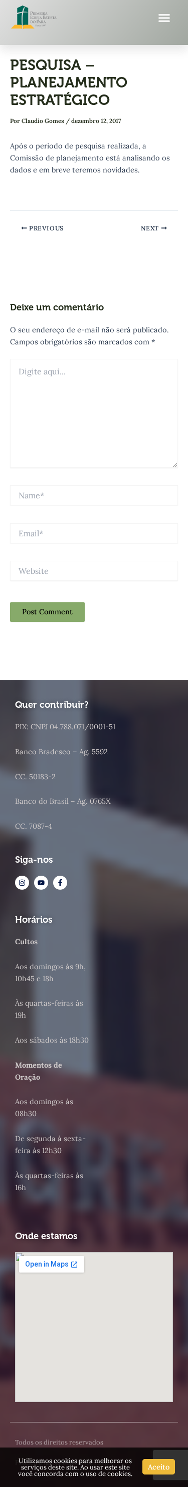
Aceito (158, 1467)
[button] (163, 17)
